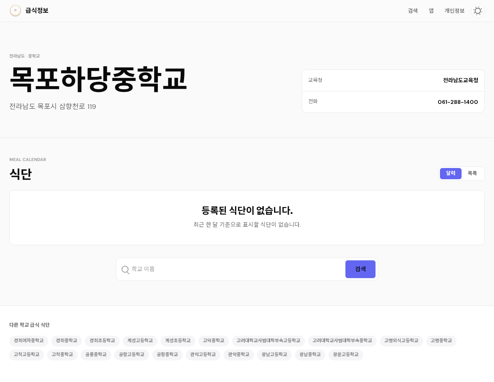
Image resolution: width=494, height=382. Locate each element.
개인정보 (455, 10)
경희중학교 (66, 341)
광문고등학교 (346, 354)
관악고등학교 (203, 354)
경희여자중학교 (29, 341)
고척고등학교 (26, 354)
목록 (472, 173)
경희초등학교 (102, 341)
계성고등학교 (140, 341)
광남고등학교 (274, 354)
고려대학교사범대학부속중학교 (342, 341)
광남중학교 (310, 354)
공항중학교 (167, 354)
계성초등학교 (178, 341)
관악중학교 (238, 354)
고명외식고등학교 (401, 341)
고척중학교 (62, 354)
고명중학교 (441, 341)
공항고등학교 (131, 354)
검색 (413, 10)
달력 (450, 173)
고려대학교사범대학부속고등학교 (268, 341)
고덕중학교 (213, 341)
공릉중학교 (96, 354)
